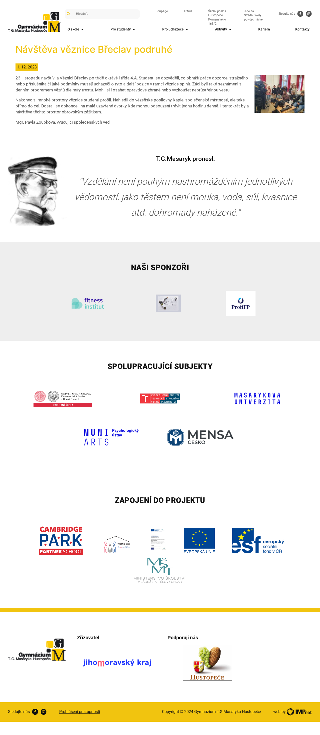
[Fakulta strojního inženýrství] (160, 398)
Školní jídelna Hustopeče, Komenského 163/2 (217, 17)
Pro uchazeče (173, 29)
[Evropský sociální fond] (258, 540)
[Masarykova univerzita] (257, 398)
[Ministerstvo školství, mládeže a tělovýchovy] (160, 570)
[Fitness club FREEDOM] (87, 303)
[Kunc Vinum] (168, 303)
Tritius (188, 11)
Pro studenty (120, 29)
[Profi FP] (241, 303)
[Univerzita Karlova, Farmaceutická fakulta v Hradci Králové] (63, 398)
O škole (73, 29)
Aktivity (221, 29)
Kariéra (264, 29)
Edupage (162, 11)
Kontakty (302, 29)
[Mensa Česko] (200, 437)
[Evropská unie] (199, 540)
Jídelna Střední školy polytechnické (253, 15)
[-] (279, 93)
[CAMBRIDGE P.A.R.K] (61, 541)
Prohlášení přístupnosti (79, 711)
